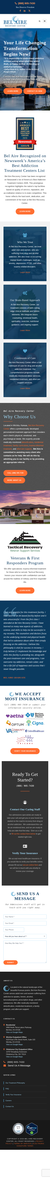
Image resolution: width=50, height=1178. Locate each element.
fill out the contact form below (23, 834)
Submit (10, 962)
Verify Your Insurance (13, 1095)
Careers (9, 1100)
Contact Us (10, 1106)
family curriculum (20, 445)
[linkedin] (24, 11)
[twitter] (29, 11)
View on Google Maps (14, 1032)
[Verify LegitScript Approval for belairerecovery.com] (32, 1129)
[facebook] (20, 11)
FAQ (7, 1089)
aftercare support (24, 449)
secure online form (30, 865)
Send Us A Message (19, 1065)
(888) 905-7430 (26, 3)
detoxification (27, 442)
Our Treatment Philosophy (15, 1083)
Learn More (25, 272)
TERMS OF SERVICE (22, 1143)
